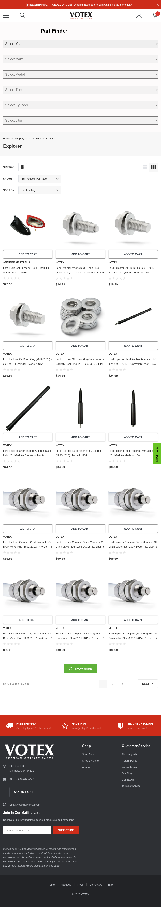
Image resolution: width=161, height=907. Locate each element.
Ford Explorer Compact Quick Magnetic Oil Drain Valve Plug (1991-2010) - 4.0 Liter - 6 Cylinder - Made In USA (27, 547)
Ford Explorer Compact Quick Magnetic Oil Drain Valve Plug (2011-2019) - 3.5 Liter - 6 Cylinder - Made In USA (80, 638)
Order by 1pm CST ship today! (33, 728)
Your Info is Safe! (137, 728)
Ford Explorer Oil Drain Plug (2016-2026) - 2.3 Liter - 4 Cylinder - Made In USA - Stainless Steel (27, 364)
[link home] (80, 15)
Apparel (86, 767)
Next (146, 683)
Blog (110, 884)
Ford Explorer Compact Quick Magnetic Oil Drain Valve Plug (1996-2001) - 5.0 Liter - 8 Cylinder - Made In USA (80, 547)
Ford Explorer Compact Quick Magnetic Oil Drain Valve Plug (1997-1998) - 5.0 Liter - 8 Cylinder (133, 547)
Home (6, 138)
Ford (38, 138)
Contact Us (128, 779)
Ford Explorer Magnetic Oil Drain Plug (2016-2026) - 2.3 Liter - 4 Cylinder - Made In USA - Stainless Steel (80, 272)
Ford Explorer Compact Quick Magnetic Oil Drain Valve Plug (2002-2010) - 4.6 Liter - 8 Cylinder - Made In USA (27, 638)
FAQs (80, 884)
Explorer (50, 138)
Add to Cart (28, 254)
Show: (7, 178)
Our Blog (127, 773)
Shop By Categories (6, 15)
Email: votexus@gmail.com (24, 804)
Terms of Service (131, 786)
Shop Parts (88, 754)
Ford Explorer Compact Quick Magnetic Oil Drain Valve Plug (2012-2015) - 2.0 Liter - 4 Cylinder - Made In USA (133, 638)
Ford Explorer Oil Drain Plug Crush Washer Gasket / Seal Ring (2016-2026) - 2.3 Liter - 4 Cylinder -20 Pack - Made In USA (80, 364)
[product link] (27, 225)
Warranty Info (129, 767)
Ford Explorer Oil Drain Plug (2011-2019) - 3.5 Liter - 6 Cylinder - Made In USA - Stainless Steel (133, 272)
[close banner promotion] (158, 5)
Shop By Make (23, 138)
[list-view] (145, 167)
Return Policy (129, 760)
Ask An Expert (25, 792)
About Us (66, 884)
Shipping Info (129, 754)
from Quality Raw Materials (87, 728)
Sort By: (9, 190)
